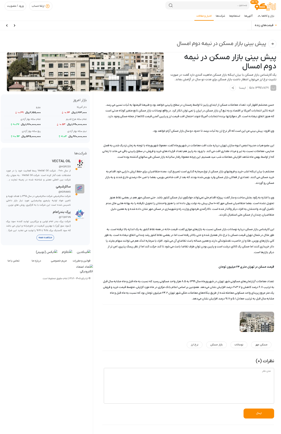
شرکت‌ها (220, 16)
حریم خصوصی (59, 261)
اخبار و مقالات (204, 16)
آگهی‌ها (248, 16)
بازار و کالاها (268, 16)
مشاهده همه (45, 237)
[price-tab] (14, 25)
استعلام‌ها (234, 16)
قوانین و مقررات (81, 261)
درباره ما (36, 261)
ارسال (259, 413)
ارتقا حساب (38, 6)
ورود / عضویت (15, 6)
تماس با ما (13, 261)
